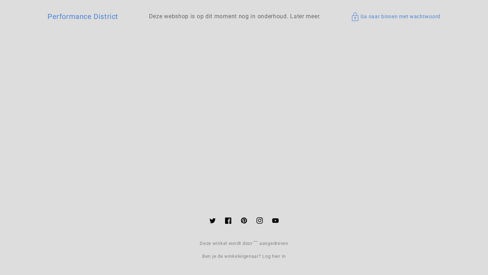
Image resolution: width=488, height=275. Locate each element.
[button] (396, 16)
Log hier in (274, 256)
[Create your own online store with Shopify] (256, 243)
